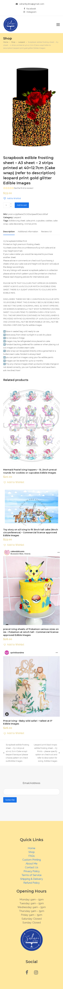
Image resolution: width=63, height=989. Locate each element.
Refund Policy (31, 882)
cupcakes (40, 220)
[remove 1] (10, 206)
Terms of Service (31, 875)
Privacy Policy (32, 871)
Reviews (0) (46, 231)
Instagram (31, 12)
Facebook (31, 9)
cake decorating (16, 224)
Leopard (17, 217)
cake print (30, 220)
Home (31, 848)
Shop (31, 852)
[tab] (9, 232)
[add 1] (10, 204)
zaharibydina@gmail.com (31, 4)
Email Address (31, 783)
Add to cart (22, 205)
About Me (31, 863)
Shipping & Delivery (31, 878)
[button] (58, 24)
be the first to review (24, 188)
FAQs (31, 855)
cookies (49, 220)
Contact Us (31, 867)
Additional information (28, 231)
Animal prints (30, 224)
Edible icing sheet (17, 220)
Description (9, 231)
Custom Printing (31, 859)
